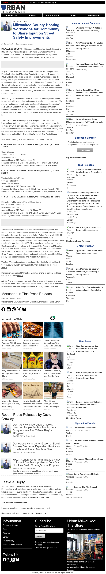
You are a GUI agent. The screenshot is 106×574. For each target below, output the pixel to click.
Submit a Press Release (12, 544)
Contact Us (41, 513)
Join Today (85, 150)
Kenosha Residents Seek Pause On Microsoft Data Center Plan (90, 65)
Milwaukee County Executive (48, 48)
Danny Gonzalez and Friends (86, 474)
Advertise (6, 533)
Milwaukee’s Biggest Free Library (88, 459)
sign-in (30, 508)
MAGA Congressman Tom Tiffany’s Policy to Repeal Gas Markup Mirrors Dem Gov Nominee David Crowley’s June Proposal (36, 462)
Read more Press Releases (78, 241)
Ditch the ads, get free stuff (46, 547)
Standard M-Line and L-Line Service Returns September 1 (89, 170)
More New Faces (73, 418)
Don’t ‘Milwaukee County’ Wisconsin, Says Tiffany (87, 270)
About (5, 529)
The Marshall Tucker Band (85, 427)
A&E (73, 15)
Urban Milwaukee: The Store (81, 523)
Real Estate (11, 15)
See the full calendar (74, 497)
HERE (4, 267)
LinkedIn (13, 561)
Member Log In (50, 2)
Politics (32, 15)
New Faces (85, 341)
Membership (94, 15)
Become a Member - (37, 2)
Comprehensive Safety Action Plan (33, 235)
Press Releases (85, 164)
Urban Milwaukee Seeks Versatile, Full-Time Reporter (88, 120)
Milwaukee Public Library (41, 131)
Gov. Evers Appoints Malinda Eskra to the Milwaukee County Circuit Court (89, 375)
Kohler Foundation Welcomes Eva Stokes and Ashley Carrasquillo (89, 405)
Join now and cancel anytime (14, 502)
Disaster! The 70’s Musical (85, 487)
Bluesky (17, 561)
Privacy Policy (8, 540)
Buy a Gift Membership (76, 157)
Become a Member (85, 137)
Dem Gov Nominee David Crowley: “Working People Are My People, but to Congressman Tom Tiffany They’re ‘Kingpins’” (35, 429)
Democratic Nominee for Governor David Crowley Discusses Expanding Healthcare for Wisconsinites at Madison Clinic (36, 446)
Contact (6, 536)
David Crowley (9, 44)
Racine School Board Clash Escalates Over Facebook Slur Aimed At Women (89, 93)
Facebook (4, 561)
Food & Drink (52, 15)
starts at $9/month (30, 497)
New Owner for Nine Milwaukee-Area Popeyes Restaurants (90, 44)
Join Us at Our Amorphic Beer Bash (16, 2)
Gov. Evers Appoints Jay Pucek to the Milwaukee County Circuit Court (87, 349)
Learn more (44, 497)
